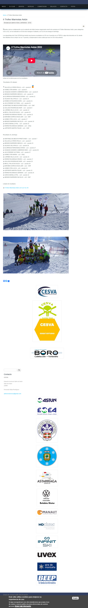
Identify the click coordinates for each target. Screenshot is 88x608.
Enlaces (53, 6)
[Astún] (47, 403)
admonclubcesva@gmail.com (12, 393)
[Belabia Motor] (47, 505)
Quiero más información (23, 606)
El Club (12, 6)
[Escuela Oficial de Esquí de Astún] (47, 415)
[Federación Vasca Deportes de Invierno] (47, 442)
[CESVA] (47, 297)
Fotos (73, 6)
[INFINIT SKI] (47, 547)
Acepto (75, 598)
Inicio (4, 6)
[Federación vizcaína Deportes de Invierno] (47, 467)
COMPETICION (42, 6)
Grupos (21, 6)
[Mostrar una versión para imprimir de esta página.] (83, 26)
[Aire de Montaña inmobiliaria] (47, 571)
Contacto (63, 6)
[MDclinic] (47, 532)
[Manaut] (47, 516)
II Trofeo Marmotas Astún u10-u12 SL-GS (16, 188)
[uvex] (47, 559)
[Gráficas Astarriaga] (47, 485)
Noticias (31, 6)
